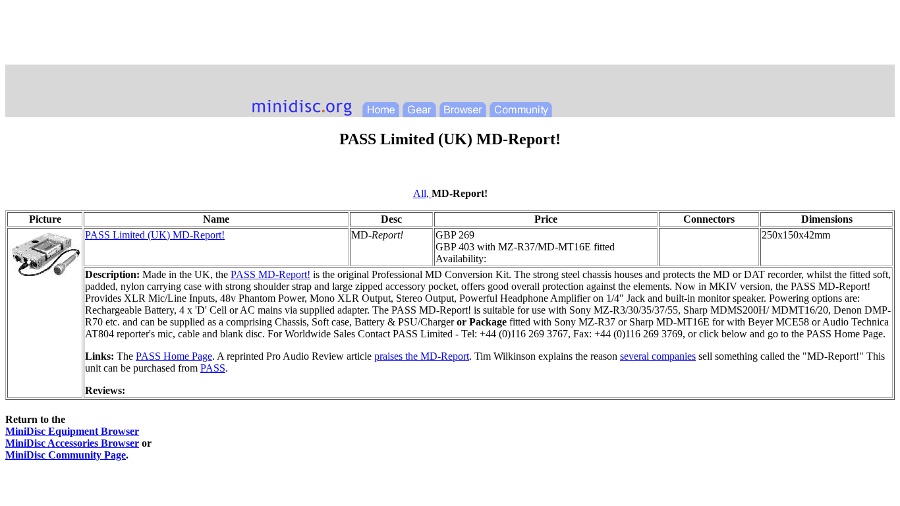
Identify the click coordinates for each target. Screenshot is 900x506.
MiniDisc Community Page (65, 455)
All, (422, 193)
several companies (658, 356)
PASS (212, 368)
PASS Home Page (174, 356)
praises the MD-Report (421, 356)
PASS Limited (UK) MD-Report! (155, 234)
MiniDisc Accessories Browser (72, 443)
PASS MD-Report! (270, 274)
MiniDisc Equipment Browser (72, 431)
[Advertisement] (450, 35)
